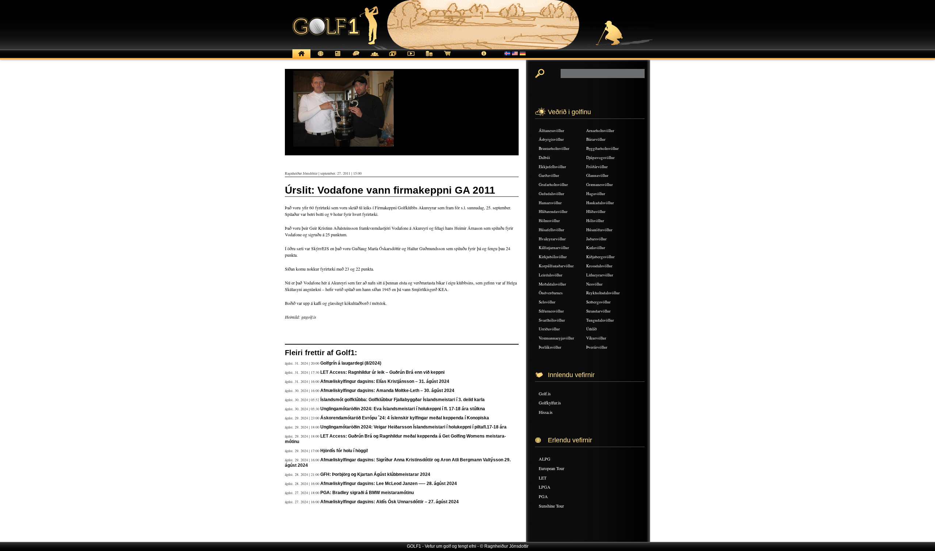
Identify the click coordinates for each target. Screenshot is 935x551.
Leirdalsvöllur (550, 275)
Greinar (338, 57)
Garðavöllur (549, 175)
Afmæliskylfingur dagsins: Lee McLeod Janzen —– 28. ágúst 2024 (388, 483)
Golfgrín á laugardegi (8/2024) (350, 363)
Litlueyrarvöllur (599, 275)
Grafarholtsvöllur (553, 184)
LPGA (544, 487)
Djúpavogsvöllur (600, 157)
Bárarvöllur (596, 139)
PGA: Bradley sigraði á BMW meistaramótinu (367, 492)
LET (542, 478)
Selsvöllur (547, 301)
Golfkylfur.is (550, 403)
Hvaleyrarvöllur (552, 238)
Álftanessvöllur (551, 130)
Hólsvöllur (595, 220)
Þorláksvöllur (550, 347)
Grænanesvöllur (599, 184)
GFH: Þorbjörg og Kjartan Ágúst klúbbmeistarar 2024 (375, 474)
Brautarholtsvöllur (554, 148)
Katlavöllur (595, 247)
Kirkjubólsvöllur (553, 256)
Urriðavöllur (549, 328)
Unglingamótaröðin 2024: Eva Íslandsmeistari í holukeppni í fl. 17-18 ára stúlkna (402, 408)
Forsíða (301, 57)
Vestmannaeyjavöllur (556, 338)
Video (411, 57)
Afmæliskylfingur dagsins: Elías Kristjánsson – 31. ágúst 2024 (384, 381)
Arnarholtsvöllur (600, 130)
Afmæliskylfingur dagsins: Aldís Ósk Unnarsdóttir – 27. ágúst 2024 (389, 501)
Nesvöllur (594, 284)
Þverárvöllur (596, 347)
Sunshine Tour (551, 506)
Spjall (356, 57)
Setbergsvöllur (598, 301)
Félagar (374, 57)
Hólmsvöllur (549, 220)
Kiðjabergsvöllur (600, 256)
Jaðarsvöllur (596, 238)
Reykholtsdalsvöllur (603, 292)
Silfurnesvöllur (551, 311)
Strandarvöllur (598, 311)
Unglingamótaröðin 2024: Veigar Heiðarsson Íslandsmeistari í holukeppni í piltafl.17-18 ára (413, 427)
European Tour (551, 468)
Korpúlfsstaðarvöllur (556, 265)
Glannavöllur (597, 175)
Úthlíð (591, 328)
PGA (543, 496)
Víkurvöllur (596, 338)
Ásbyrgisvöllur (551, 139)
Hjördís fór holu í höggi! (344, 450)
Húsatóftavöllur (599, 229)
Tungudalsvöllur (600, 320)
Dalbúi (544, 157)
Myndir (392, 57)
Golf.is (545, 393)
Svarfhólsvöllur (552, 320)
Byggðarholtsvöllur (602, 148)
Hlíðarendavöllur (553, 211)
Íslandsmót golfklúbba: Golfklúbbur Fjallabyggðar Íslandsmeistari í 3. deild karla (402, 399)
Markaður (429, 57)
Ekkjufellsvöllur (552, 166)
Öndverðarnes (550, 292)
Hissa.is (546, 412)
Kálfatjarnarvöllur (554, 247)
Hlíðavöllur (596, 211)
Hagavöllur (595, 193)
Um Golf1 (484, 57)
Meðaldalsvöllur (552, 284)
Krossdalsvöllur (599, 265)
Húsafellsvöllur (551, 229)
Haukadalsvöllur (600, 202)
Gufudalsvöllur (551, 193)
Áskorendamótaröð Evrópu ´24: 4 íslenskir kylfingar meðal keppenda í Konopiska (404, 417)
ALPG (544, 459)
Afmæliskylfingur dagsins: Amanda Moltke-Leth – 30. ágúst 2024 (387, 390)
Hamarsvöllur (550, 202)
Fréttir (319, 57)
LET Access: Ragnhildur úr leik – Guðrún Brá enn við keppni (382, 372)
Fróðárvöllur (597, 166)
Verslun (447, 57)
